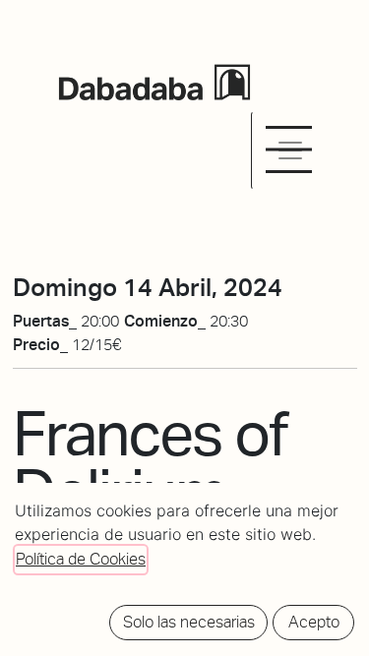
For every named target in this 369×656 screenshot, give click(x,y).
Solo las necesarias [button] (189, 622)
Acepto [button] (313, 622)
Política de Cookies (81, 559)
